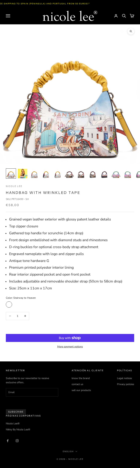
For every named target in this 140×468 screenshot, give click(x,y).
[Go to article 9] (104, 173)
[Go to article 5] (57, 173)
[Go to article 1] (11, 173)
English (68, 451)
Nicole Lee (14, 186)
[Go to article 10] (116, 173)
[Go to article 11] (127, 173)
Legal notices (124, 378)
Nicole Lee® (13, 423)
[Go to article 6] (69, 173)
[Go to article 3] (34, 173)
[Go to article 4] (46, 173)
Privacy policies (125, 384)
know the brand (81, 378)
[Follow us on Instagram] (17, 441)
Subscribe (16, 411)
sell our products (81, 390)
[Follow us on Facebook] (7, 441)
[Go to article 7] (81, 173)
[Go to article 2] (23, 173)
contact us (77, 384)
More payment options (70, 346)
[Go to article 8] (93, 173)
